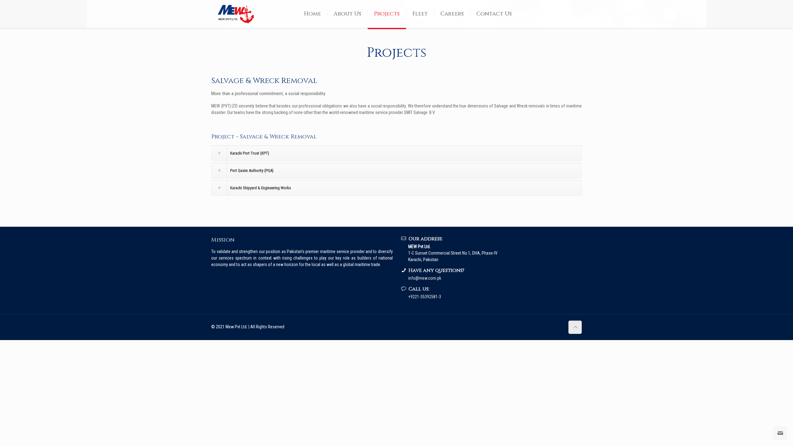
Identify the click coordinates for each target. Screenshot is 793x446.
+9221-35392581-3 (424, 296)
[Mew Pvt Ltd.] (237, 14)
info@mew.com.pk (424, 278)
